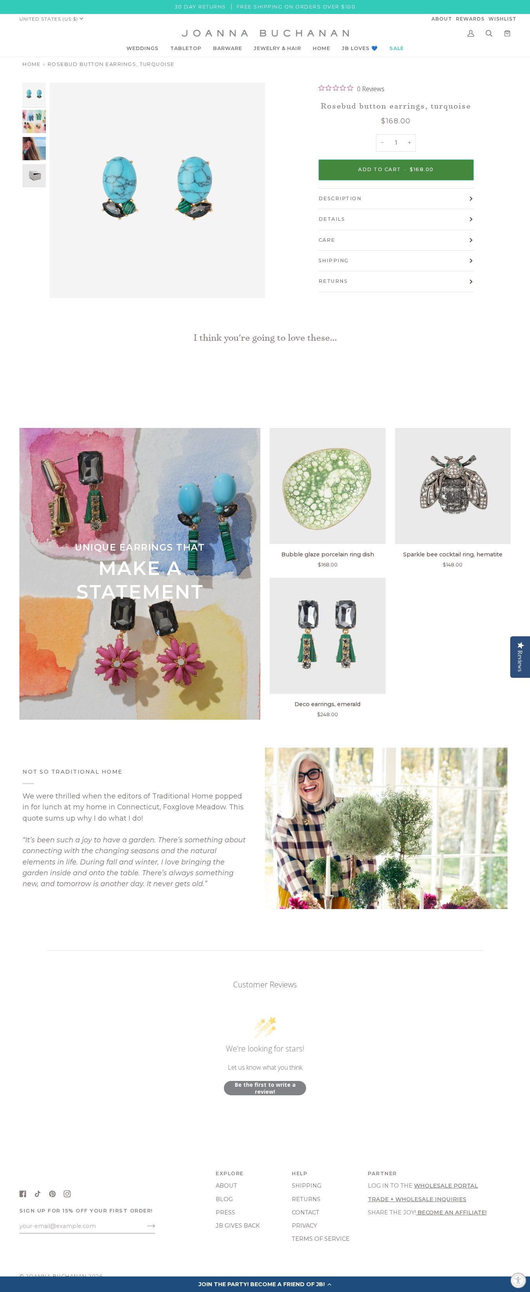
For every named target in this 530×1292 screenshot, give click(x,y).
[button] (143, 48)
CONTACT (305, 1212)
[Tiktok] (37, 1193)
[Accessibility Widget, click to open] (518, 1280)
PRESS (225, 1212)
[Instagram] (67, 1193)
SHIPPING (334, 260)
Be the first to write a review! (265, 1088)
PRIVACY (304, 1225)
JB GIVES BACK (238, 1225)
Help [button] (299, 1173)
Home (31, 64)
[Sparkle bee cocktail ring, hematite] (453, 486)
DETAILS (332, 219)
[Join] (145, 1226)
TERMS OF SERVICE (321, 1238)
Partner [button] (382, 1173)
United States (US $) (48, 19)
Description (340, 198)
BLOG (224, 1199)
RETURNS (333, 281)
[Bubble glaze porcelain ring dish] (328, 486)
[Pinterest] (52, 1193)
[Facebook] (22, 1193)
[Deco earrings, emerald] (328, 636)
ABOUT (226, 1185)
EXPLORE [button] (230, 1173)
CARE (327, 240)
